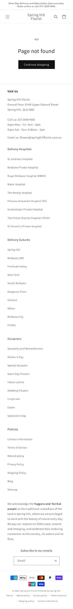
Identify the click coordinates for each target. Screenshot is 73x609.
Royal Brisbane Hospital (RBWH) (26, 176)
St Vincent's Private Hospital (24, 226)
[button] (7, 17)
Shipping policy (26, 601)
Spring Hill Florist (29, 590)
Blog (10, 481)
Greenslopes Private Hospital (25, 209)
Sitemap (12, 489)
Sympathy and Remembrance (25, 348)
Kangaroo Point (16, 291)
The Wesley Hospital (19, 192)
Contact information (48, 601)
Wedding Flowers (17, 390)
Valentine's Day (16, 415)
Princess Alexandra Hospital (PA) (27, 201)
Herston (12, 300)
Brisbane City (15, 316)
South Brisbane (16, 283)
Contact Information (19, 439)
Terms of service (58, 595)
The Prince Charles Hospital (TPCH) (28, 218)
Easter (11, 407)
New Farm (13, 274)
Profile (11, 325)
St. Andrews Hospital (20, 159)
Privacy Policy (15, 464)
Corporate (13, 399)
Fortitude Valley (17, 266)
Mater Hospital (16, 184)
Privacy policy (40, 595)
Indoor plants (15, 382)
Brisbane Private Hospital (22, 167)
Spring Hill (13, 249)
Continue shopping (36, 64)
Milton (11, 308)
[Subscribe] (55, 560)
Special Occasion (17, 365)
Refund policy (15, 456)
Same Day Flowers (18, 373)
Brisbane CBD (15, 258)
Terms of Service (17, 447)
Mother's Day (15, 357)
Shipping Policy (16, 472)
